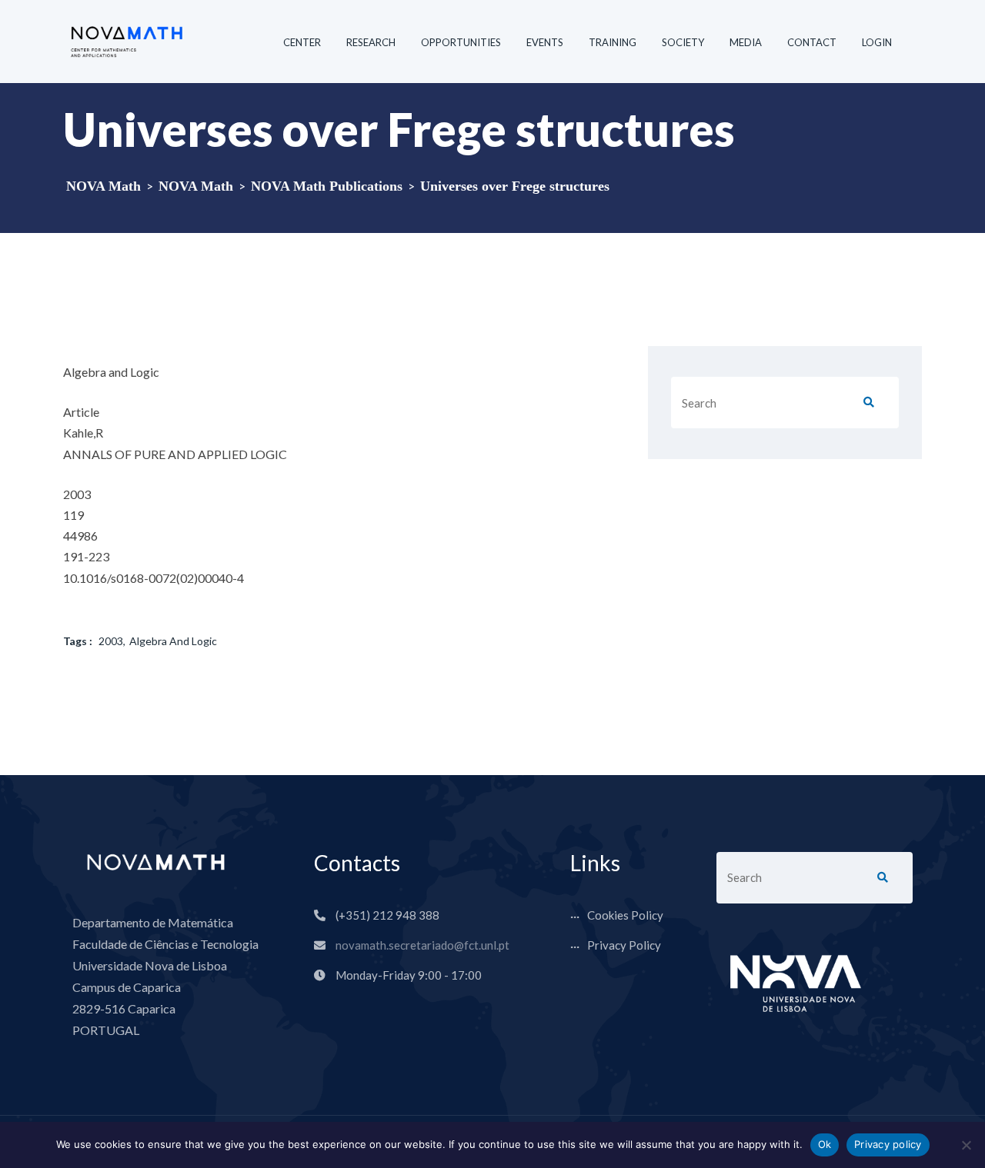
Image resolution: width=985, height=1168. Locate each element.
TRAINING (612, 42)
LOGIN (877, 42)
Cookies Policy (625, 915)
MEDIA (746, 42)
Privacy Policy (624, 945)
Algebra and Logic (173, 640)
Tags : (77, 640)
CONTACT (811, 42)
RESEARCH (371, 42)
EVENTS (544, 42)
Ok (825, 1144)
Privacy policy (888, 1144)
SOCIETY (683, 42)
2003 (110, 640)
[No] (965, 1145)
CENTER (302, 42)
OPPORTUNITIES (461, 42)
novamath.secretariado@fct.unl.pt (422, 945)
